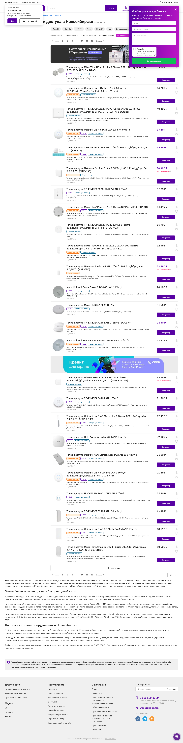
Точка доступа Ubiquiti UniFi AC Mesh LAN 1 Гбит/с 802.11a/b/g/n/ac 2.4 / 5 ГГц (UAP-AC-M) (106, 418)
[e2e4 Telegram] (144, 718)
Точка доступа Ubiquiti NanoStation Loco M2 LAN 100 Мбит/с (101, 454)
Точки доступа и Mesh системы (49, 16)
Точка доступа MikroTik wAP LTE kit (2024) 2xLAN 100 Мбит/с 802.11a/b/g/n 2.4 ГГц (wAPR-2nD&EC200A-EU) (102, 247)
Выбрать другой (30, 21)
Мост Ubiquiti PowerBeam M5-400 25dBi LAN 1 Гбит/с (97, 340)
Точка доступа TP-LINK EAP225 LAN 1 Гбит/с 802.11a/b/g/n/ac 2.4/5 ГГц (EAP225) (106, 149)
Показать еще (114, 568)
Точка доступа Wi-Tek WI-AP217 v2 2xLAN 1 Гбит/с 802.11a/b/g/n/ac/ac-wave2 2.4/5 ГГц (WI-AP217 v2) (97, 379)
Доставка (40, 2)
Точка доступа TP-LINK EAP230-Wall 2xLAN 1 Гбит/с (97, 189)
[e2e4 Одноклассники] (151, 718)
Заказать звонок (154, 61)
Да (12, 21)
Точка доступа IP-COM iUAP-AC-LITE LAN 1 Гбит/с (95, 493)
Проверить (171, 689)
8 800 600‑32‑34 (170, 2)
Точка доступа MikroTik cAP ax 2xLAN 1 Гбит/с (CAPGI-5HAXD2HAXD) (107, 206)
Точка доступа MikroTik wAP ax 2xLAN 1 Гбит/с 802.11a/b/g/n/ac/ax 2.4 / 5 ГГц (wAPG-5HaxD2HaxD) (106, 548)
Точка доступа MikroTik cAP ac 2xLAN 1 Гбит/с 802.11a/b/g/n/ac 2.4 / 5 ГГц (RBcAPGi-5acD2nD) (106, 69)
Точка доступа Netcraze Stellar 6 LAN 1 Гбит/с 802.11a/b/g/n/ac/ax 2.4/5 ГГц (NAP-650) (105, 268)
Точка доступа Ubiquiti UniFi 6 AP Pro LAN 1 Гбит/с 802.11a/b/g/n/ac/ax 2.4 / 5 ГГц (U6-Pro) (95, 474)
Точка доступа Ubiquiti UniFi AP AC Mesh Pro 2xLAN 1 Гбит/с (101, 529)
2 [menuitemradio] (67, 41)
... (77, 41)
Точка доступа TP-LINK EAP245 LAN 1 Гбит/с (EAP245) (98, 322)
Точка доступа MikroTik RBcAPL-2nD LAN (90, 305)
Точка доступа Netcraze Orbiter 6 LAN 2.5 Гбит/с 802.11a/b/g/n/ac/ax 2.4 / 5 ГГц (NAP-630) (107, 170)
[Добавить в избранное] (176, 71)
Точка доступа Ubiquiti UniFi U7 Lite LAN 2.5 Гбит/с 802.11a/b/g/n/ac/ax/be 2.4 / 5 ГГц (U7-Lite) (96, 90)
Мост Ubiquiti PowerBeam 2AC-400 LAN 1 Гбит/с (94, 287)
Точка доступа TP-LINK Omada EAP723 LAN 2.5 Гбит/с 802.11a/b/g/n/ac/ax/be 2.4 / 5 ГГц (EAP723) (98, 226)
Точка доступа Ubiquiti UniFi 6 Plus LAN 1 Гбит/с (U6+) (98, 129)
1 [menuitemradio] (62, 41)
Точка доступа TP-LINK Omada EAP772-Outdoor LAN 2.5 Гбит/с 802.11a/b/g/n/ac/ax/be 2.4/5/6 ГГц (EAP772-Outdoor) (103, 110)
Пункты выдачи (28, 2)
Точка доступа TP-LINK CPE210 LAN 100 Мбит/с (94, 511)
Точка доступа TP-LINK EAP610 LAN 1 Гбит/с (92, 398)
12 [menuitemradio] (92, 41)
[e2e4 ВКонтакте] (137, 718)
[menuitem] (55, 41)
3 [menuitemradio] (72, 41)
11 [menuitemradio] (87, 41)
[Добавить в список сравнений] (176, 67)
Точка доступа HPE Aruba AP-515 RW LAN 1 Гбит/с (96, 436)
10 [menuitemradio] (82, 41)
